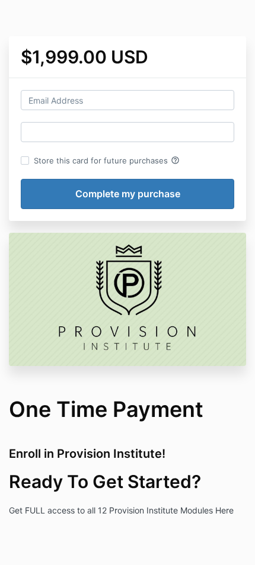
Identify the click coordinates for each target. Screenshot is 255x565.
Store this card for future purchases (107, 160)
